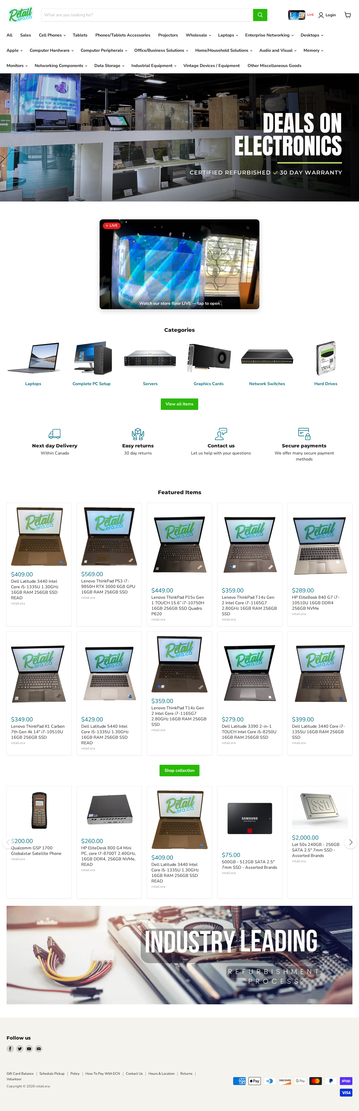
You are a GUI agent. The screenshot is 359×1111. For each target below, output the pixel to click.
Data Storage (107, 66)
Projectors (168, 35)
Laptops (226, 35)
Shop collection (179, 770)
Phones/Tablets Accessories (122, 35)
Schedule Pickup (52, 1073)
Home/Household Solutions (222, 50)
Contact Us (134, 1073)
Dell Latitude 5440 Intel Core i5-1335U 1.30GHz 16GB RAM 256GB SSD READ (105, 735)
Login (331, 15)
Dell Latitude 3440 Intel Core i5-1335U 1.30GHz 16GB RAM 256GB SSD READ (34, 589)
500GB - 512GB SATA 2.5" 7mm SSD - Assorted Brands (249, 864)
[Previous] (8, 842)
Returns (186, 1073)
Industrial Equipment (152, 66)
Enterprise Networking (268, 35)
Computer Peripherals (102, 50)
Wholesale (197, 35)
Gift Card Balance (20, 1073)
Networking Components (59, 66)
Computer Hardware (50, 50)
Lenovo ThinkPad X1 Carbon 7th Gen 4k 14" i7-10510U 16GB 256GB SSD (38, 732)
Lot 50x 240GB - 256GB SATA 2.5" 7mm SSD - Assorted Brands (316, 850)
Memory (312, 50)
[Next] (350, 842)
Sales (25, 35)
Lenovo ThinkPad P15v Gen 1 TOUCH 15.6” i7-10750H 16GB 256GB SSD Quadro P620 (177, 606)
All (9, 35)
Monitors (16, 66)
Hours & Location (161, 1073)
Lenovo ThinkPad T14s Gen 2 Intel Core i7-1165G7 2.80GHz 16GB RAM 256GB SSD (249, 606)
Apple (13, 50)
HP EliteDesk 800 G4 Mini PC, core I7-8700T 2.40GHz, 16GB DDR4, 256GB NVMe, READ (108, 856)
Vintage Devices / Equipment (211, 66)
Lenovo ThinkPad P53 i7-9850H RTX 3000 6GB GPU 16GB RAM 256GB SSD (108, 586)
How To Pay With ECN (102, 1073)
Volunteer (14, 1079)
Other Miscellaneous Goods (274, 66)
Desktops (310, 35)
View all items (179, 404)
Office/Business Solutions (159, 50)
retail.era (18, 603)
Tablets (80, 35)
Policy (75, 1073)
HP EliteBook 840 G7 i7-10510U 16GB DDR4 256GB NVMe (316, 603)
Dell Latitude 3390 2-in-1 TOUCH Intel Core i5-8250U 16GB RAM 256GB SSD (249, 732)
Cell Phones (51, 35)
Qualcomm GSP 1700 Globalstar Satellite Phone (36, 850)
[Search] (260, 15)
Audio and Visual (276, 50)
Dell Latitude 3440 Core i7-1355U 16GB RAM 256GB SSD (318, 732)
